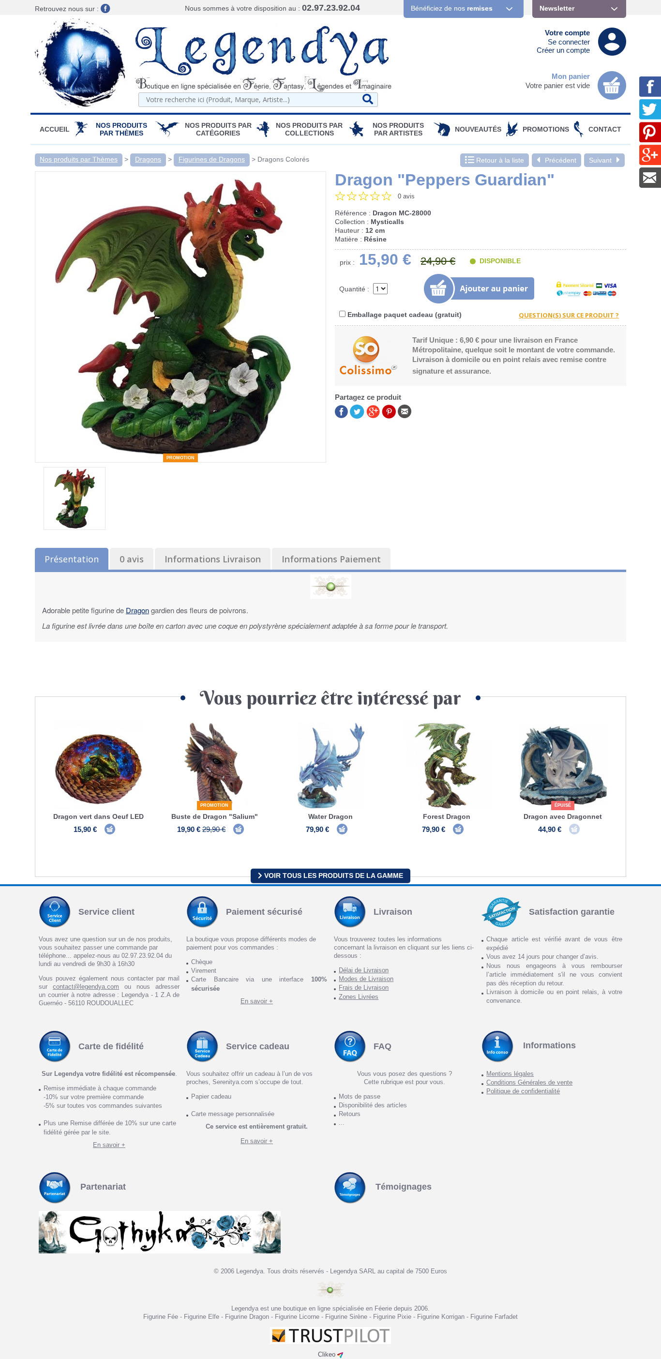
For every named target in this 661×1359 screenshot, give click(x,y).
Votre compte (567, 33)
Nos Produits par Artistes (398, 129)
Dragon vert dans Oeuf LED (98, 816)
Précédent (560, 160)
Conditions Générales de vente (529, 1082)
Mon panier (571, 76)
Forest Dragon (446, 816)
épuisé (563, 805)
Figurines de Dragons (212, 159)
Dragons (148, 159)
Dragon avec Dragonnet (563, 816)
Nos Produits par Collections (309, 129)
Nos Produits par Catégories (218, 129)
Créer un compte (563, 50)
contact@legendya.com (86, 986)
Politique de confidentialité (523, 1091)
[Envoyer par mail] (404, 411)
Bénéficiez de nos (452, 8)
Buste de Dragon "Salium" (214, 816)
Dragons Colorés (283, 159)
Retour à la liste (499, 160)
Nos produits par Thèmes (121, 129)
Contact (604, 129)
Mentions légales (510, 1073)
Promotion (180, 457)
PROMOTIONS (546, 129)
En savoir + (256, 1001)
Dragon (137, 610)
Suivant (600, 160)
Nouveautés (478, 129)
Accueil (55, 129)
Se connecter (569, 42)
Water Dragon (330, 816)
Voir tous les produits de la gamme (332, 875)
